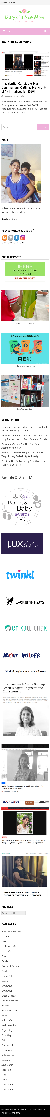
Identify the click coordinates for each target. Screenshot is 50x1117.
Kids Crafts (6, 1020)
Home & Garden (9, 1010)
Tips (3, 1074)
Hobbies (5, 1005)
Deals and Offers (9, 946)
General (5, 79)
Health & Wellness (10, 1000)
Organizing (6, 1030)
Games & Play (8, 975)
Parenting (6, 1035)
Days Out (6, 941)
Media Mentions (9, 1025)
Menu (8, 31)
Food (4, 971)
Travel (4, 1079)
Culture (5, 936)
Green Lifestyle (9, 995)
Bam (17, 1112)
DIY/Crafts (6, 951)
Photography (8, 1045)
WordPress (6, 1112)
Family (4, 961)
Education (6, 956)
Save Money (7, 1064)
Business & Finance (11, 931)
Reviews (5, 1059)
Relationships (8, 1054)
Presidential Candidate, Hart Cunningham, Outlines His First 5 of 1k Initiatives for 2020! (23, 88)
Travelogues (7, 1084)
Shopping (6, 1069)
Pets (3, 1040)
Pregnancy (6, 1049)
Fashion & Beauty (10, 966)
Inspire (4, 1015)
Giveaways (6, 985)
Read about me (9, 219)
